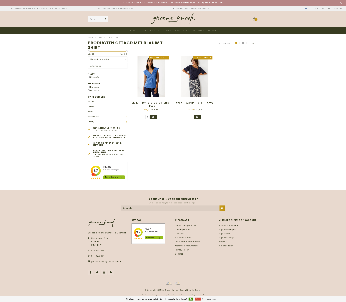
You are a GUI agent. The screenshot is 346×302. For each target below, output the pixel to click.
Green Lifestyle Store (185, 225)
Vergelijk (223, 241)
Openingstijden (182, 229)
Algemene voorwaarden (187, 245)
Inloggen (338, 8)
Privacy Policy (182, 249)
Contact (179, 254)
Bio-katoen (96, 87)
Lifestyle (197, 30)
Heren (166, 30)
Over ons (179, 233)
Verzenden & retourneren (187, 241)
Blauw (94, 77)
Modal (94, 90)
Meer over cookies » (211, 299)
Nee (197, 299)
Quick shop (152, 102)
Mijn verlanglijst (227, 237)
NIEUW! (143, 30)
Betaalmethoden (183, 237)
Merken (212, 30)
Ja (191, 299)
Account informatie (228, 225)
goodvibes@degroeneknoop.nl (106, 261)
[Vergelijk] (323, 8)
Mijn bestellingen (227, 229)
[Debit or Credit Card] (168, 284)
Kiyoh (202, 295)
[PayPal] (177, 284)
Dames (153, 30)
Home (133, 30)
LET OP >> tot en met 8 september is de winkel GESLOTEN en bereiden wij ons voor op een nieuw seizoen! (173, 3)
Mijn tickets (224, 233)
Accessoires (181, 30)
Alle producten (226, 245)
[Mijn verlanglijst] (329, 8)
